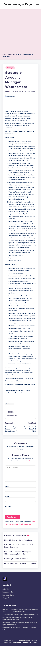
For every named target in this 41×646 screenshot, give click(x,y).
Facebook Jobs (8, 592)
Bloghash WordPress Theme (26, 642)
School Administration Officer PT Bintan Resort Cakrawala (19, 546)
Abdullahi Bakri (8, 614)
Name (7, 486)
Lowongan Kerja (8, 595)
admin (10, 412)
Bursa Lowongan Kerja (18, 4)
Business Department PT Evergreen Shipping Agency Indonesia (17, 553)
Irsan (4, 628)
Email (7, 496)
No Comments (31, 91)
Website (8, 506)
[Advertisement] (20, 32)
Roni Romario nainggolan (11, 617)
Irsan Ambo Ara (8, 622)
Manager (10, 68)
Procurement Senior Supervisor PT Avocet (20, 563)
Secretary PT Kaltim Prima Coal (16, 559)
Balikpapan (9, 404)
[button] (12, 416)
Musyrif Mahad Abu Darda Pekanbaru (18, 540)
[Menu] (37, 4)
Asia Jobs (6, 589)
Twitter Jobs (7, 598)
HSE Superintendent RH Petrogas (26, 614)
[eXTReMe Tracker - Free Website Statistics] (5, 578)
